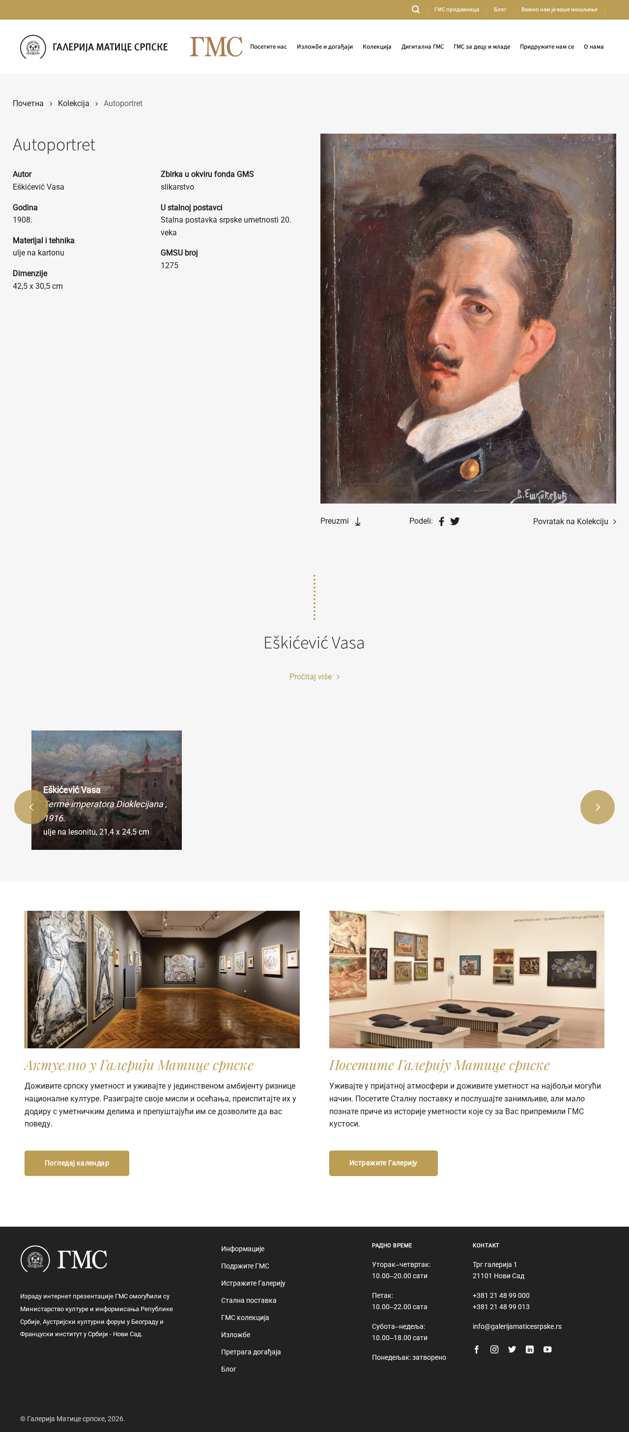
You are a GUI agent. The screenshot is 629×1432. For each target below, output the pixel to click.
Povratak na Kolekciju (571, 521)
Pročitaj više (311, 676)
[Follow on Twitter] (512, 1350)
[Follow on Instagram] (494, 1350)
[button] (416, 9)
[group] (106, 790)
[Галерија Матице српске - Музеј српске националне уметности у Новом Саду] (94, 46)
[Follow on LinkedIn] (530, 1350)
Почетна (28, 103)
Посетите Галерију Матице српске (439, 1064)
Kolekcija (73, 103)
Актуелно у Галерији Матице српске (139, 1064)
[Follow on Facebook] (477, 1350)
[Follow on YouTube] (547, 1350)
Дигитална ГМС (422, 46)
